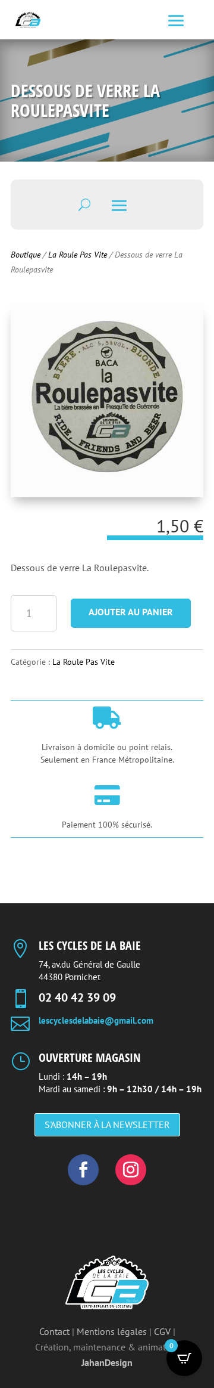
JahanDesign (107, 1362)
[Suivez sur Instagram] (130, 1169)
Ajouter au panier (131, 612)
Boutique (25, 254)
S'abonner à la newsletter (107, 1124)
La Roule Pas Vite (77, 254)
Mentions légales (112, 1331)
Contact (54, 1331)
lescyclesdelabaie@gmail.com (96, 1020)
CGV (162, 1331)
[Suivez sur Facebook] (83, 1169)
